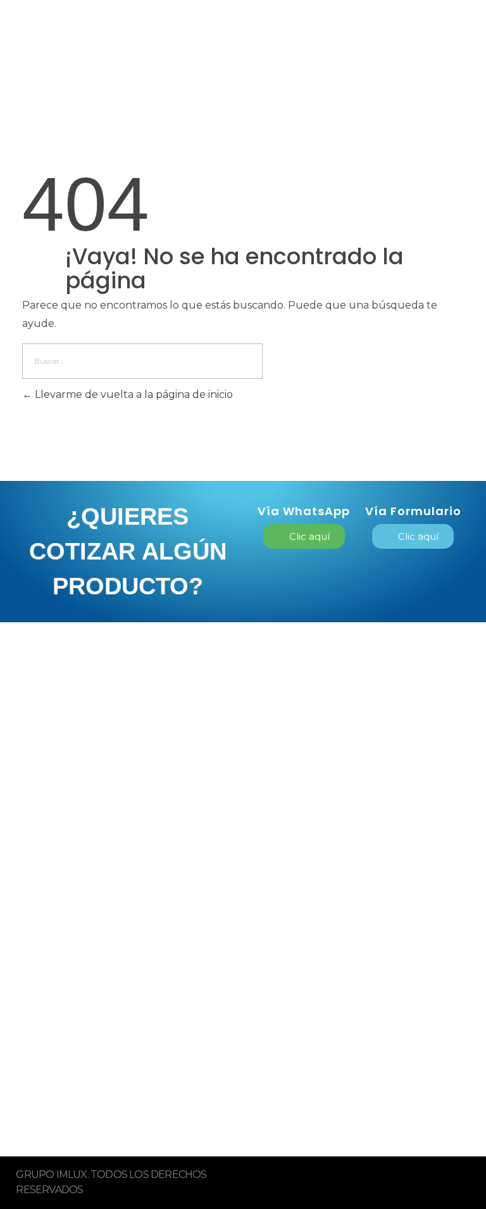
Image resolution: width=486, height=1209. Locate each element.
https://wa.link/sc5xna (85, 1062)
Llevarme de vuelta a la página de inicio (132, 394)
